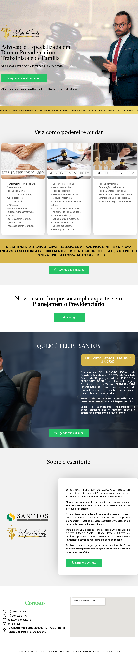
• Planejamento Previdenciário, (20, 183)
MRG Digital (114, 651)
